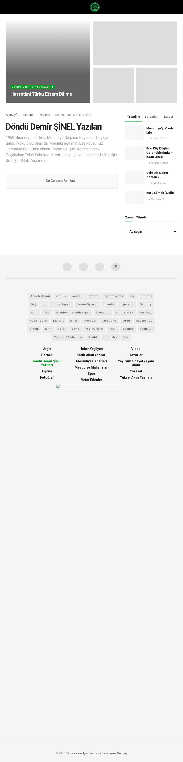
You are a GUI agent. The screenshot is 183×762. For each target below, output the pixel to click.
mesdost (89, 320)
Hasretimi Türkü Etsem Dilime (41, 94)
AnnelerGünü (40, 296)
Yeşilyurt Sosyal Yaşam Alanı (136, 363)
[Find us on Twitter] (115, 267)
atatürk (61, 296)
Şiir (125, 337)
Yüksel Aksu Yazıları (136, 377)
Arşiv (47, 349)
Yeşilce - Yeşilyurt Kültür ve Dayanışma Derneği (96, 753)
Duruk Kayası (61, 304)
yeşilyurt (146, 328)
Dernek (47, 355)
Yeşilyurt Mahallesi (68, 337)
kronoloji (103, 312)
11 (38, 102)
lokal (73, 320)
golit (34, 312)
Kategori (28, 114)
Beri (132, 296)
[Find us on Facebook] (99, 267)
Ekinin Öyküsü (87, 304)
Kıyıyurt (58, 320)
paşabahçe (144, 320)
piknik (34, 328)
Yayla (75, 328)
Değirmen (38, 304)
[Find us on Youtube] (83, 267)
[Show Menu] (8, 7)
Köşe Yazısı (38, 320)
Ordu (126, 320)
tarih (48, 328)
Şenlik (93, 337)
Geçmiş (145, 304)
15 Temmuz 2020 (22, 102)
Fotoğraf (47, 377)
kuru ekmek (124, 312)
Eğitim (47, 371)
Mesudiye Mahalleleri (92, 367)
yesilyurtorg (94, 328)
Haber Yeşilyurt (91, 349)
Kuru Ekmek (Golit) (160, 193)
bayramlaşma (113, 296)
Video (136, 349)
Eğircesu (127, 304)
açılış (76, 296)
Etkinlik (109, 304)
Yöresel (136, 371)
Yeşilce (128, 328)
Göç (47, 312)
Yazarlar (44, 114)
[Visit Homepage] (95, 7)
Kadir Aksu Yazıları (92, 355)
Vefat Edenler (91, 380)
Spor (91, 374)
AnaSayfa (12, 114)
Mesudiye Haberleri (91, 361)
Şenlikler (110, 337)
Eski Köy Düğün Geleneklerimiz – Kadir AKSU (159, 153)
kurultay (145, 312)
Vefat (62, 328)
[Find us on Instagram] (67, 267)
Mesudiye (109, 320)
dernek (147, 296)
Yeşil (113, 328)
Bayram (92, 296)
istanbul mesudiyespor (73, 312)
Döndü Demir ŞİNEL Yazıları (32, 86)
